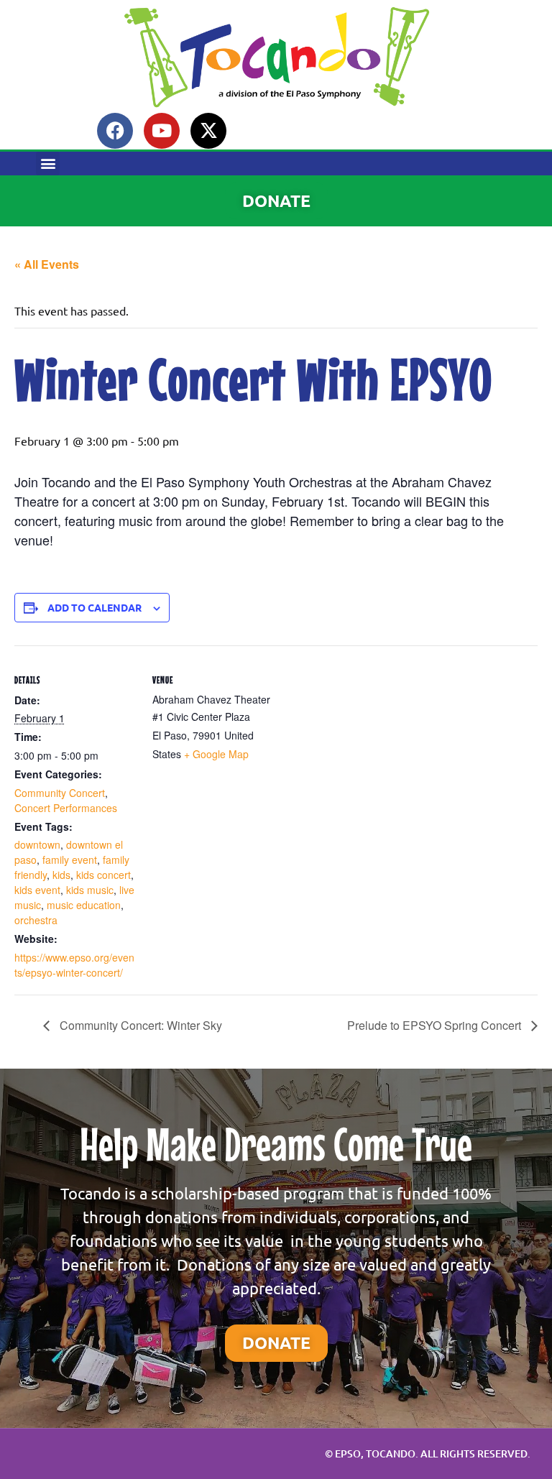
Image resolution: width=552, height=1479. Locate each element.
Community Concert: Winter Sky (139, 1025)
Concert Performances (65, 808)
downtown (37, 844)
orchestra (36, 920)
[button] (48, 163)
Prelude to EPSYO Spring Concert (435, 1025)
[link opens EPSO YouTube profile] (162, 131)
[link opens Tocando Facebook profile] (115, 131)
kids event (37, 890)
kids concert (103, 874)
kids (61, 874)
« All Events (46, 264)
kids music (90, 890)
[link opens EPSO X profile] (208, 131)
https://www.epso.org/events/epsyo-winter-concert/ (74, 965)
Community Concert (59, 792)
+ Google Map (216, 754)
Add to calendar (94, 608)
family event (69, 859)
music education (84, 905)
